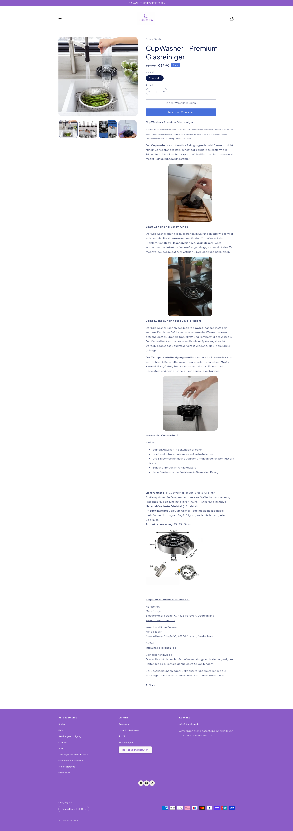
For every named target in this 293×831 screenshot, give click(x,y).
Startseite (124, 724)
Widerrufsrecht (66, 766)
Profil (122, 736)
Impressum (64, 772)
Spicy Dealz (72, 820)
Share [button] (152, 685)
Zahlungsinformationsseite (73, 754)
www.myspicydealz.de (160, 620)
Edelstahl (154, 78)
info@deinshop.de (189, 724)
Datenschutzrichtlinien (70, 760)
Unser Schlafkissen (129, 730)
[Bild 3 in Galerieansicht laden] (108, 129)
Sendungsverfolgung (69, 736)
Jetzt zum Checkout (181, 112)
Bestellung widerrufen (135, 749)
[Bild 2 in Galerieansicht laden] (88, 129)
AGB (60, 748)
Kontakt (62, 742)
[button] (59, 18)
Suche (61, 724)
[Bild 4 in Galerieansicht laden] (127, 129)
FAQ (60, 730)
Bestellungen (126, 742)
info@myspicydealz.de (161, 647)
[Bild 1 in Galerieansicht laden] (68, 129)
